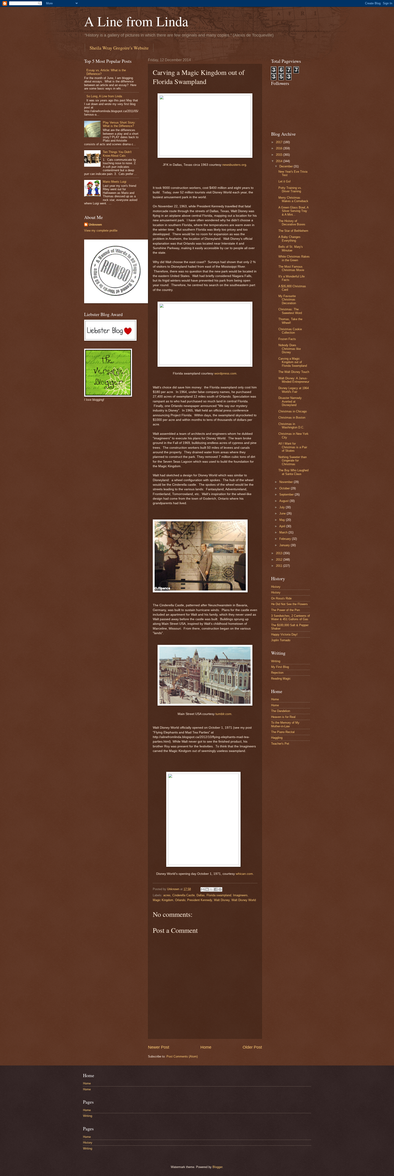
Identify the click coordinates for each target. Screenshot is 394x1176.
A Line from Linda (136, 21)
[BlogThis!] (207, 889)
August (284, 501)
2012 (279, 559)
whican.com (244, 873)
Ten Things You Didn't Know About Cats (117, 153)
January (285, 545)
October (285, 488)
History (275, 586)
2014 (279, 161)
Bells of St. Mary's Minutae (290, 248)
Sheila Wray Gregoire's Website (119, 48)
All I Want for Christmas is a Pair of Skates (292, 447)
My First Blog (280, 667)
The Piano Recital (283, 732)
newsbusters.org (234, 164)
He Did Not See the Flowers (289, 604)
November (286, 482)
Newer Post (158, 1047)
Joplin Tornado (280, 640)
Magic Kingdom (163, 900)
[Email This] (202, 889)
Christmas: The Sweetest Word (290, 311)
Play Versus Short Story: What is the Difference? (119, 124)
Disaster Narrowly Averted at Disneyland (290, 401)
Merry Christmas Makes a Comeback (293, 199)
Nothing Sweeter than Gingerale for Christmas (292, 460)
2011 (279, 565)
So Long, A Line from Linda (104, 96)
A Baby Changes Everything (289, 238)
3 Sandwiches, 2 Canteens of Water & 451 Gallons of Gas (290, 617)
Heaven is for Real (283, 717)
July (282, 507)
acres (167, 895)
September (287, 494)
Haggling (277, 737)
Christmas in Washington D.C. (291, 425)
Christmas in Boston (291, 417)
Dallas (201, 895)
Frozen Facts (287, 339)
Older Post (252, 1047)
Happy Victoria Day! (284, 634)
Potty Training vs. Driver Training (290, 189)
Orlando (180, 900)
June (283, 513)
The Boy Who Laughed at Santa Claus (293, 472)
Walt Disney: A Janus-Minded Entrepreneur (293, 380)
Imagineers (240, 895)
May (282, 520)
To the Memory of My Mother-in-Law (285, 724)
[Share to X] (211, 889)
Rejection (277, 672)
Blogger (217, 1167)
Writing (275, 661)
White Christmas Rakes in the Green (294, 258)
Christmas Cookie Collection (290, 330)
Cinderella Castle (183, 895)
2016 (279, 148)
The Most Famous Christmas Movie (291, 268)
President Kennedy (199, 900)
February (285, 539)
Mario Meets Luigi (114, 181)
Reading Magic (281, 678)
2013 (279, 553)
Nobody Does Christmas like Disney (289, 348)
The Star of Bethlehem (293, 230)
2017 (279, 142)
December (286, 166)
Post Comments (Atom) (182, 1056)
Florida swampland (219, 895)
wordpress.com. (225, 373)
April (282, 526)
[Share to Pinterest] (220, 889)
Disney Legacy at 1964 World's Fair (293, 389)
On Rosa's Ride (281, 598)
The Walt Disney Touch (293, 372)
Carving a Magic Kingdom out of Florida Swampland (292, 362)
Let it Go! (284, 181)
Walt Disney (222, 900)
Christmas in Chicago (292, 411)
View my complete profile (100, 230)
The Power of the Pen (285, 610)
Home (205, 1047)
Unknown (95, 224)
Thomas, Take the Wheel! (290, 320)
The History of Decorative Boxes (291, 222)
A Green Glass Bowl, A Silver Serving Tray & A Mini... (293, 211)
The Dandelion (280, 711)
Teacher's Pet (280, 743)
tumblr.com (223, 714)
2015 (279, 154)
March (283, 532)
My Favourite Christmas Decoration (287, 299)
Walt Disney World (243, 900)
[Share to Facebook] (215, 889)
